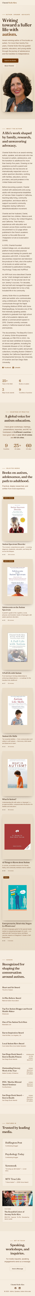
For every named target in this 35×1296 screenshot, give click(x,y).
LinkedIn (17, 367)
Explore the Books (10, 60)
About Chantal (9, 66)
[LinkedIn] (20, 1288)
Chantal (9, 3)
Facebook (7, 367)
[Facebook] (15, 1288)
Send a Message (17, 1268)
